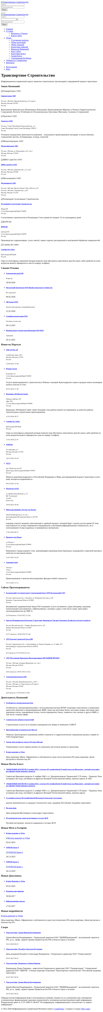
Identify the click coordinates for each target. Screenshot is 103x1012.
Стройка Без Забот (8, 249)
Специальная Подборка (21, 58)
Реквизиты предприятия (15, 891)
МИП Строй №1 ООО (9, 165)
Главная (9, 29)
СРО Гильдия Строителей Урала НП (19, 639)
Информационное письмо (15, 901)
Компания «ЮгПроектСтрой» (17, 394)
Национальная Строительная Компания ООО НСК (25, 330)
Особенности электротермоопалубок (19, 703)
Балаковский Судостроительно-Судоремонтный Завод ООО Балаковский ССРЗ (35, 593)
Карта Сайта (16, 36)
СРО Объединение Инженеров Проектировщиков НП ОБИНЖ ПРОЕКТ (33, 658)
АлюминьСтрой (12, 562)
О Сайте (9, 31)
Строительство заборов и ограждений (20, 720)
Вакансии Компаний (20, 49)
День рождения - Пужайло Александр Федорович (24, 949)
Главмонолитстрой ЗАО (14, 273)
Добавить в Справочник (16, 60)
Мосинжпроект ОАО (8, 183)
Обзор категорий (18, 42)
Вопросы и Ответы (19, 33)
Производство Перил (13, 537)
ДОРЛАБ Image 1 (12, 862)
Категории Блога (18, 54)
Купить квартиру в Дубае (15, 752)
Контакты (10, 63)
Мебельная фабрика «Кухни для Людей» (21, 510)
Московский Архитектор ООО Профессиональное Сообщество (29, 288)
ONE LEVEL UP (12, 350)
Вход (8, 69)
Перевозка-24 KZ (12, 489)
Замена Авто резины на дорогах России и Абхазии (24, 742)
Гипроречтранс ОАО (8, 96)
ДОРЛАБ (9, 445)
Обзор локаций (17, 45)
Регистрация (11, 67)
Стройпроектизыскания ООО (17, 316)
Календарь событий (19, 47)
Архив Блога (16, 56)
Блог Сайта (16, 51)
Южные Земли (11, 369)
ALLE (8, 463)
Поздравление (11, 808)
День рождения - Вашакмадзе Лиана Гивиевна (23, 963)
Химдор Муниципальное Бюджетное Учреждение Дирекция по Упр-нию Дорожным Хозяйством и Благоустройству (48, 620)
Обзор (8, 38)
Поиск (4, 10)
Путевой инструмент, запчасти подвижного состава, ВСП (27, 818)
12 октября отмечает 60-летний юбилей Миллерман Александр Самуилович (34, 798)
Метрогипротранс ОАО (9, 146)
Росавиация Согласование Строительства (16, 204)
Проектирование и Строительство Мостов (21, 730)
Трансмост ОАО (7, 121)
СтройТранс (59, 1009)
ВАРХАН (4, 227)
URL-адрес (85, 1009)
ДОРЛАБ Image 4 (12, 847)
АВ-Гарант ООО (12, 302)
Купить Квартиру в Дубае (15, 881)
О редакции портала (20, 40)
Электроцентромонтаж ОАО (16, 677)
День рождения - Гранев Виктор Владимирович (23, 933)
